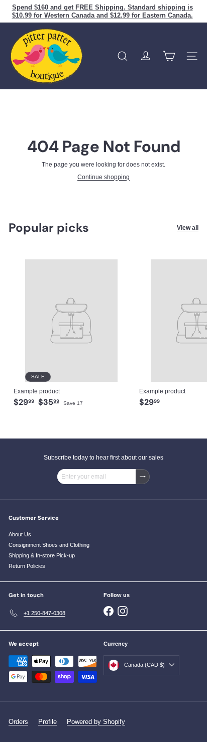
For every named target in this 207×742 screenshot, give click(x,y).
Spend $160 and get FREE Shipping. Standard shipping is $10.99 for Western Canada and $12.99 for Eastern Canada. (102, 11)
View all (187, 227)
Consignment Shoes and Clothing (49, 545)
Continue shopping (103, 177)
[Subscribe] (143, 476)
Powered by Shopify (96, 721)
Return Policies (27, 566)
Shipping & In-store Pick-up (42, 555)
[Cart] (168, 56)
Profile (47, 721)
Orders (18, 721)
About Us (20, 534)
